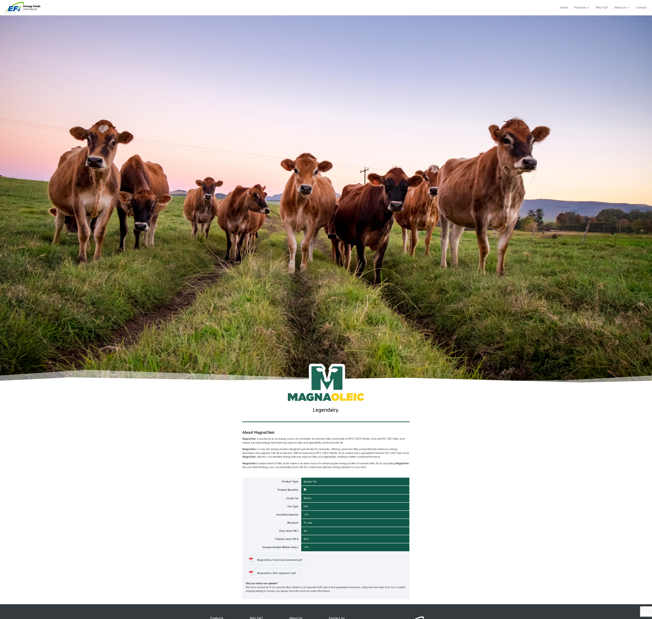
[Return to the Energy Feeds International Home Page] (23, 8)
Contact (641, 7)
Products (580, 7)
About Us (620, 7)
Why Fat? (602, 7)
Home (564, 7)
